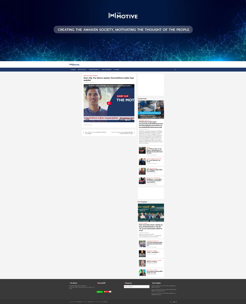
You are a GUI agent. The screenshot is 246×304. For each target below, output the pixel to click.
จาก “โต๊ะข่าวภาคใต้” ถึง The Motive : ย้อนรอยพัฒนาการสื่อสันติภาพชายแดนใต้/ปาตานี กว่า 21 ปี (154, 151)
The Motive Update (93, 69)
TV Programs (143, 202)
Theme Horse (90, 301)
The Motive (147, 129)
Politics (149, 120)
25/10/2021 (149, 254)
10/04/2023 (141, 232)
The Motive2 (91, 82)
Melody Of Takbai (152, 262)
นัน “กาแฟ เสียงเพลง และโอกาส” (153, 161)
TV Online (72, 69)
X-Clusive (116, 69)
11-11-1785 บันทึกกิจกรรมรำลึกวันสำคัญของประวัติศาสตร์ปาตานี (154, 243)
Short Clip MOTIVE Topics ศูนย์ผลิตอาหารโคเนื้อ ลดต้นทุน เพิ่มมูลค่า (95, 133)
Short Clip (88, 124)
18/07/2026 (149, 154)
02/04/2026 (149, 183)
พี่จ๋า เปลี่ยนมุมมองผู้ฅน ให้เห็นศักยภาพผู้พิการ (154, 170)
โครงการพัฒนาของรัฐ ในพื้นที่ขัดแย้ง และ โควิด (154, 272)
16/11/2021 (149, 247)
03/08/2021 (149, 274)
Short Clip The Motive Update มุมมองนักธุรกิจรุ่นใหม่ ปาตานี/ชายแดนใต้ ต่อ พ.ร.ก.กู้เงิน (122, 133)
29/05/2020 (86, 82)
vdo (91, 124)
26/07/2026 (141, 129)
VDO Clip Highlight (106, 69)
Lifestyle (149, 158)
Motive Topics (81, 69)
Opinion (148, 147)
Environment (141, 120)
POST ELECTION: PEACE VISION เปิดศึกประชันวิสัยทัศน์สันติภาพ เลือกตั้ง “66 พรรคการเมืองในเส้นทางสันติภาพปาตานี (151, 228)
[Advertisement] (151, 84)
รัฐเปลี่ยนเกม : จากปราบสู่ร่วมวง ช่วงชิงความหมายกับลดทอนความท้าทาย (154, 180)
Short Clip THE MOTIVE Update (91, 75)
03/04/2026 (149, 172)
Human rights (149, 250)
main (146, 120)
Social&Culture (158, 158)
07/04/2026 (149, 163)
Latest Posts (143, 99)
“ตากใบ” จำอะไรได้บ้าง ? (153, 252)
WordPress (105, 301)
